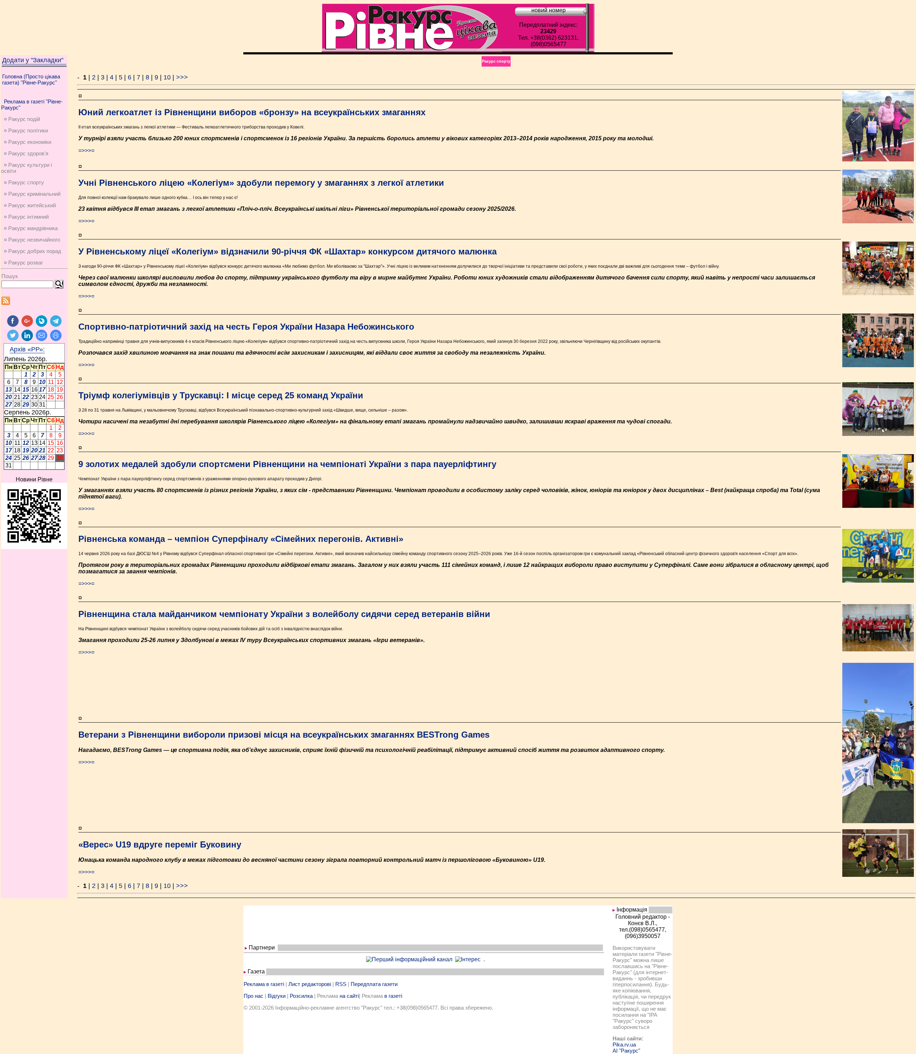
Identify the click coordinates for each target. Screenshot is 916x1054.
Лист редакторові (309, 984)
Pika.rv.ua (624, 1044)
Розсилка (301, 996)
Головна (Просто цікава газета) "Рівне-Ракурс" (31, 79)
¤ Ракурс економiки (27, 142)
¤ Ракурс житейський (30, 205)
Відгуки (277, 996)
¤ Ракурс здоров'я (26, 153)
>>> (182, 77)
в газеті (393, 996)
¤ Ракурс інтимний (26, 217)
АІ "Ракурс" (626, 1051)
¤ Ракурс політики (26, 130)
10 (167, 77)
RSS (340, 984)
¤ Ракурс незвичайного (32, 240)
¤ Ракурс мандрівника (31, 228)
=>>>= (86, 150)
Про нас (253, 996)
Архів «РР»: (27, 349)
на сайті (349, 996)
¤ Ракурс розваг (23, 262)
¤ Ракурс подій (22, 119)
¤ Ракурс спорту (24, 182)
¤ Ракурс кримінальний (32, 194)
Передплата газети (374, 984)
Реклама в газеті (264, 984)
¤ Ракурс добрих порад (32, 251)
